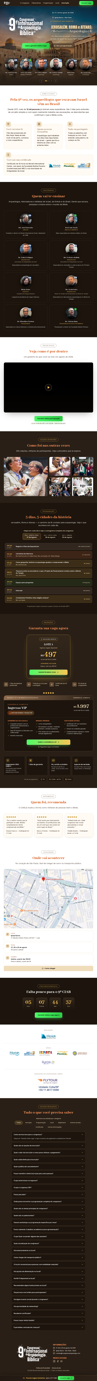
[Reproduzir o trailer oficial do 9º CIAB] (48, 387)
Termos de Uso (56, 1368)
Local (57, 3)
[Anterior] (41, 81)
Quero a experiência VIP (47, 742)
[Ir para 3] (50, 81)
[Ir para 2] (48, 81)
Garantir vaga (86, 3)
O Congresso (24, 3)
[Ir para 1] (46, 81)
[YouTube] (61, 1361)
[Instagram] (54, 1361)
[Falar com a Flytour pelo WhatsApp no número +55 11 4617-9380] (48, 1085)
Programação (48, 3)
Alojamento (62, 1122)
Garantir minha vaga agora (48, 1015)
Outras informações (54, 1127)
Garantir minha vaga (47, 672)
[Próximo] (55, 81)
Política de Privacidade (43, 1368)
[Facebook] (58, 1361)
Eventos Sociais (75, 1122)
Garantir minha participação (48, 418)
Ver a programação (64, 46)
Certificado (39, 1127)
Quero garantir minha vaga (36, 46)
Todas (18, 1122)
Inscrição (65, 3)
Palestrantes (36, 3)
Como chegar (50, 968)
